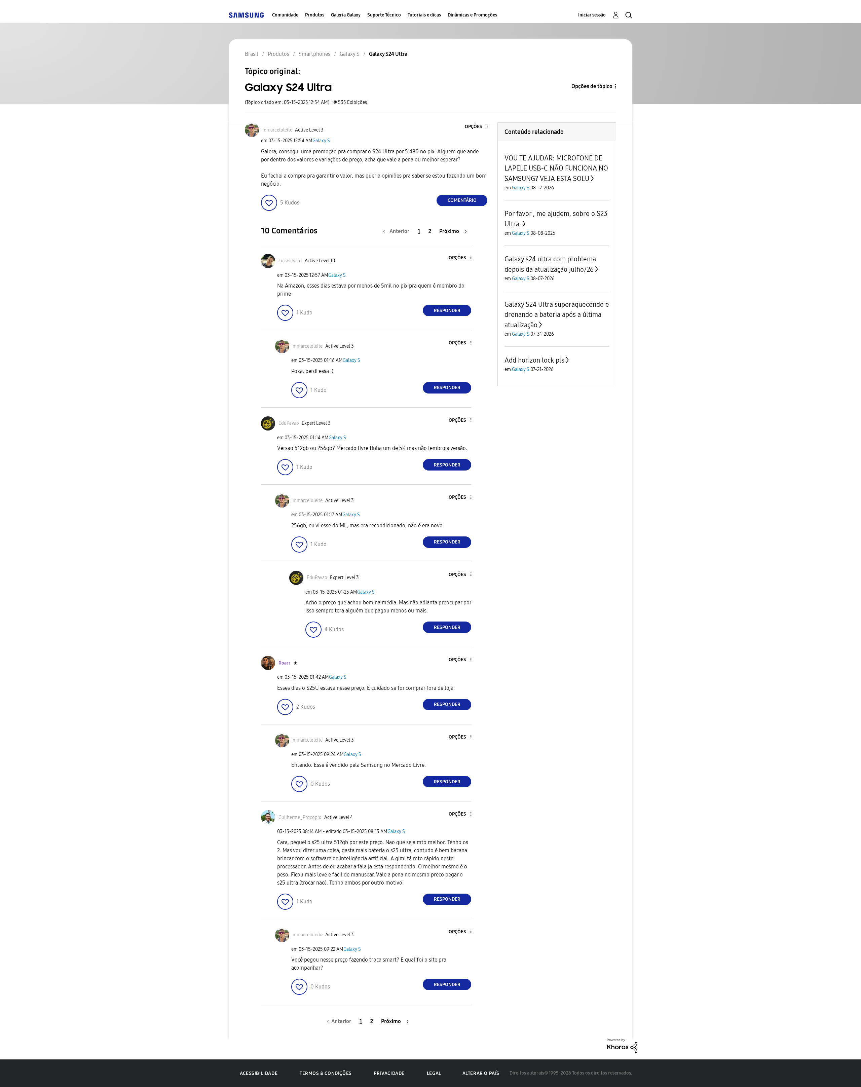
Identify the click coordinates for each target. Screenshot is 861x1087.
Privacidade (389, 1073)
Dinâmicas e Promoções (472, 15)
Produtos (314, 15)
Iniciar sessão (592, 15)
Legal (434, 1073)
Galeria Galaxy (346, 15)
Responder (447, 310)
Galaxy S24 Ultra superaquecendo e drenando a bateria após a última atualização (556, 314)
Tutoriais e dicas (424, 15)
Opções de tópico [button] (591, 86)
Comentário (462, 200)
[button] (476, 127)
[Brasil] (246, 15)
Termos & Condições (326, 1073)
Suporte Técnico (384, 15)
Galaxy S (321, 141)
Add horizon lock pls (534, 360)
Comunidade (285, 15)
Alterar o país (480, 1073)
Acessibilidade (258, 1073)
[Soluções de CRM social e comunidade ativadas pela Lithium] (622, 1045)
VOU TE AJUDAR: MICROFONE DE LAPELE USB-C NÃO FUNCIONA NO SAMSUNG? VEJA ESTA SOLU (556, 168)
